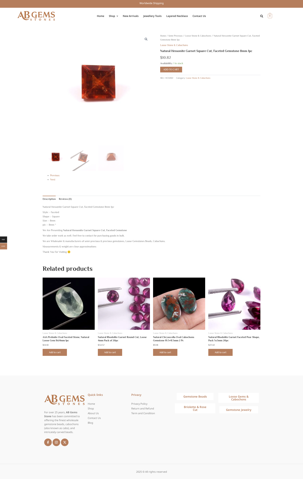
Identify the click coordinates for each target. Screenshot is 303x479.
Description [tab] (49, 199)
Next (52, 179)
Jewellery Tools (152, 16)
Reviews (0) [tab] (65, 199)
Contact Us (199, 16)
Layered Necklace (177, 16)
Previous (54, 175)
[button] (113, 16)
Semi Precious (175, 35)
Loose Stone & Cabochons (198, 35)
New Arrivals (131, 16)
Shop (112, 16)
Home (100, 16)
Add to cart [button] (55, 352)
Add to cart (171, 69)
